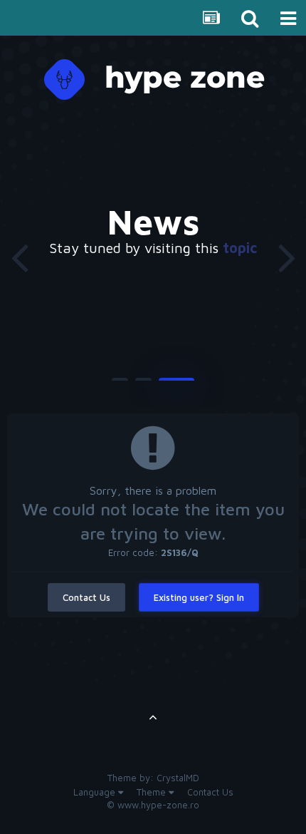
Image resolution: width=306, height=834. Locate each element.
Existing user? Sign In (199, 597)
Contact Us (86, 597)
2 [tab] (143, 385)
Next (286, 257)
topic (240, 248)
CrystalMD (178, 777)
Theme (153, 792)
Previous (19, 257)
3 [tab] (176, 385)
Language (95, 792)
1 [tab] (120, 385)
